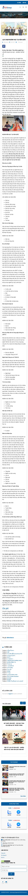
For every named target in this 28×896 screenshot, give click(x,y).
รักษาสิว (9, 669)
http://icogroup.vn (5, 893)
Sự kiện (19, 2)
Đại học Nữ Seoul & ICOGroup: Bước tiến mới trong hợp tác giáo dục (16, 774)
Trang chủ (3, 853)
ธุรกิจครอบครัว (11, 655)
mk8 (8, 652)
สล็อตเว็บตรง (10, 650)
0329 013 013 (17, 820)
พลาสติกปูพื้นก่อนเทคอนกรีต (14, 653)
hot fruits (9, 678)
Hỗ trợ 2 (18, 815)
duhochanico (6, 42)
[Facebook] (3, 46)
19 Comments (20, 42)
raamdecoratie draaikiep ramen (14, 660)
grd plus (9, 679)
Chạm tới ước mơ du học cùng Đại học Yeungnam (17, 767)
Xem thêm (23, 796)
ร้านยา (9, 672)
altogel (8, 671)
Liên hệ (24, 2)
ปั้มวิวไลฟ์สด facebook (12, 676)
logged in (10, 693)
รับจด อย (9, 664)
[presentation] (21, 703)
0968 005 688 (17, 808)
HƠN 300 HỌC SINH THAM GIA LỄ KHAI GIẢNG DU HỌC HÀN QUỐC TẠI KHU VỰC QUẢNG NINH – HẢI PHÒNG (17, 789)
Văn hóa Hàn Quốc (11, 14)
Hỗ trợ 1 (9, 815)
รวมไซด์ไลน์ (10, 665)
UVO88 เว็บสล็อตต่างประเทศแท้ (15, 681)
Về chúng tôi (3, 855)
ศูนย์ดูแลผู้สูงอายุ (11, 662)
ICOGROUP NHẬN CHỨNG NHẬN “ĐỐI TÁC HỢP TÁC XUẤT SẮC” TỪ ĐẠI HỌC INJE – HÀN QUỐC (17, 781)
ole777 (8, 657)
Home (4, 14)
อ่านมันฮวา (10, 659)
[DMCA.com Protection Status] (5, 861)
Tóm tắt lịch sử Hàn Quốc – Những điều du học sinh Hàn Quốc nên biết (14, 748)
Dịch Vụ (2, 857)
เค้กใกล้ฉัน (10, 667)
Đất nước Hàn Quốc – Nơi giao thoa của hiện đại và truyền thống (14, 724)
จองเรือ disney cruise (12, 674)
